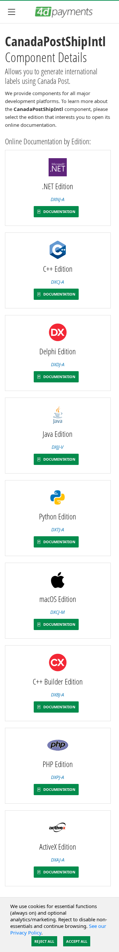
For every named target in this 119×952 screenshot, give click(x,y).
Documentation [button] (58, 211)
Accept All (76, 941)
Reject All (44, 941)
